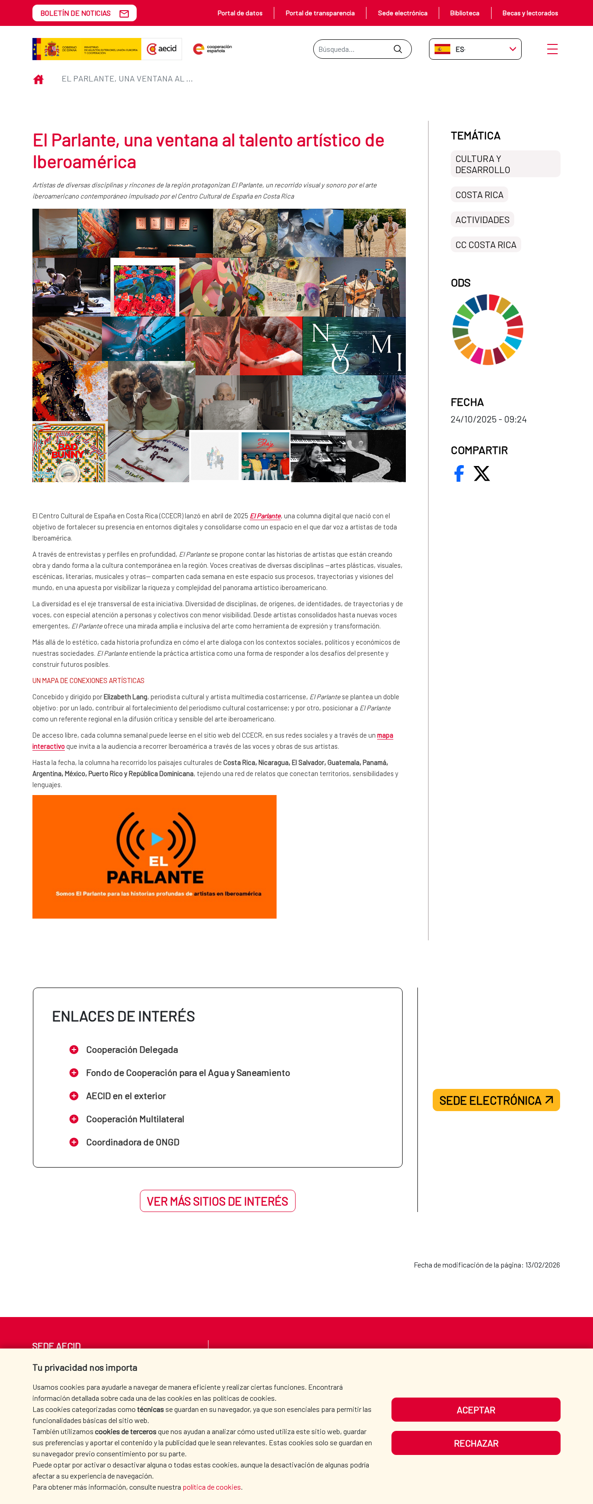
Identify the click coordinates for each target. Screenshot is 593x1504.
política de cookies (212, 1486)
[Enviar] (397, 49)
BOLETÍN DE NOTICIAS (75, 12)
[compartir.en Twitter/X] (481, 473)
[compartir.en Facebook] (459, 473)
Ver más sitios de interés (217, 1201)
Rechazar (476, 1442)
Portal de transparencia (320, 13)
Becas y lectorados (530, 13)
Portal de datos (240, 13)
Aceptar (476, 1409)
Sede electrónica (403, 13)
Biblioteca (464, 13)
